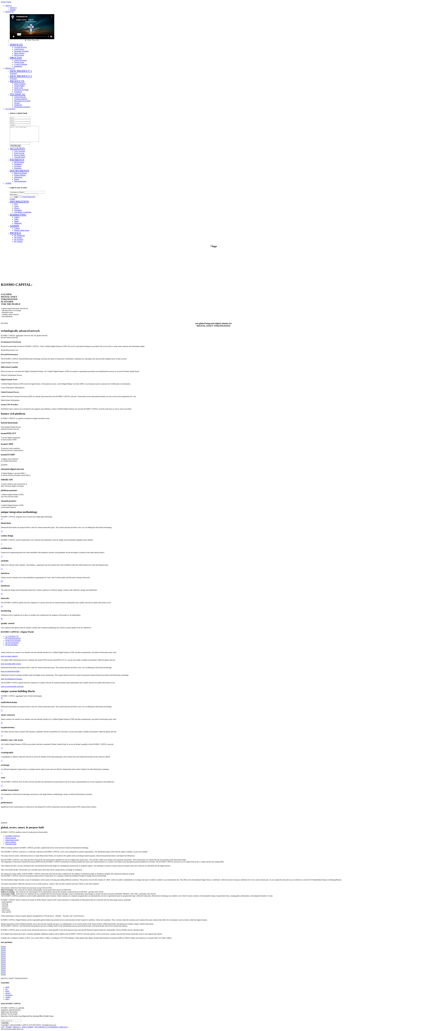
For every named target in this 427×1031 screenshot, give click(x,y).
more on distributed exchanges (11, 679)
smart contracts (10, 842)
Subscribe (5, 1023)
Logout (12, 199)
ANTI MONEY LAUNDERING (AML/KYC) (51, 1027)
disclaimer (8, 995)
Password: (13, 194)
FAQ (2, 1027)
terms (7, 991)
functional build (10, 844)
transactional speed (12, 840)
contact (7, 997)
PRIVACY (17, 1027)
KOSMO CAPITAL (12, 836)
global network (10, 838)
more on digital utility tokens (11, 664)
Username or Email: (17, 192)
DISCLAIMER (27, 1027)
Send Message (15, 146)
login (7, 999)
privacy (8, 993)
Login (16, 197)
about (7, 987)
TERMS (9, 1027)
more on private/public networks (12, 686)
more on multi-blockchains (10, 671)
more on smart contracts (9, 656)
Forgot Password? (29, 197)
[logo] (3, 2)
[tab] (11, 636)
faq (6, 989)
